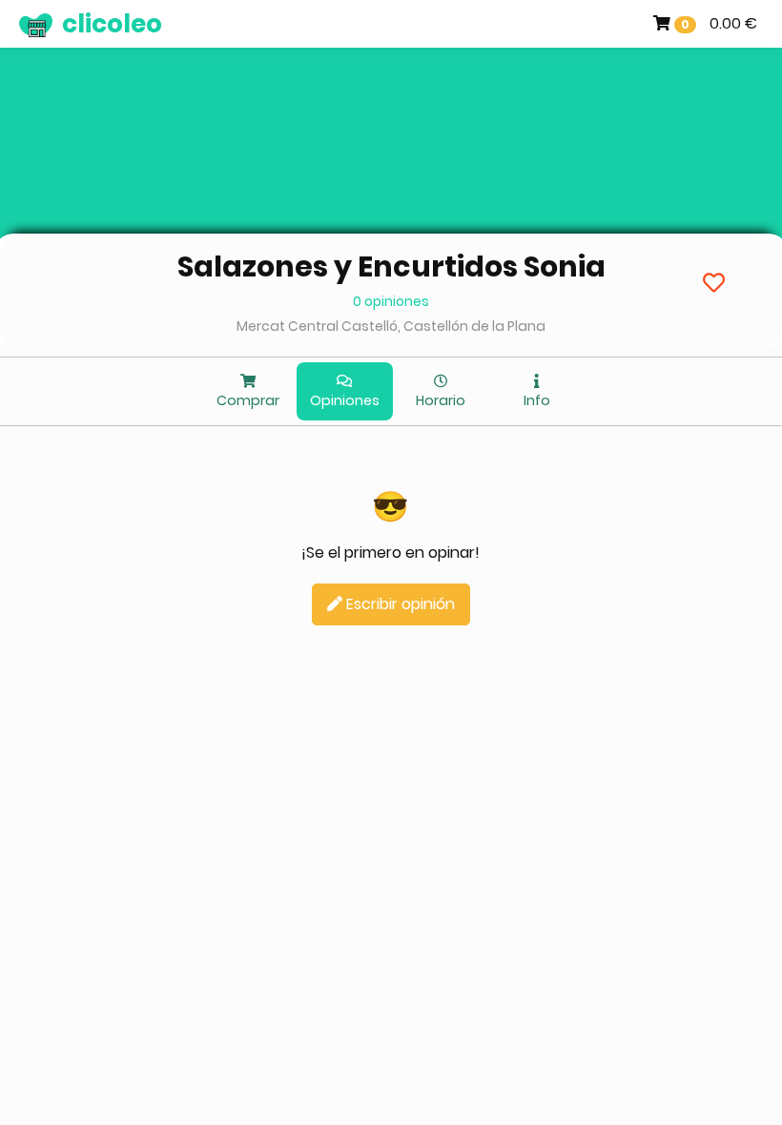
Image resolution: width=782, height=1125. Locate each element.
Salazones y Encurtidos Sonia (391, 266)
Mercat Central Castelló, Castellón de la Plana (391, 326)
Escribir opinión (398, 604)
